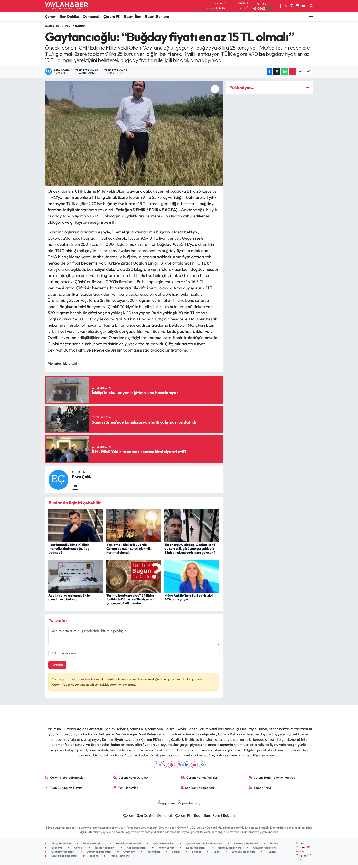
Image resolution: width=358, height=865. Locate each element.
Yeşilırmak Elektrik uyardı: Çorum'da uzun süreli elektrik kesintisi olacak (128, 548)
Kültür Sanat (166, 847)
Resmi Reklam (157, 16)
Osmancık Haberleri (98, 851)
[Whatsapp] (202, 764)
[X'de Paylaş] (276, 71)
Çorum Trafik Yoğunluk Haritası (274, 777)
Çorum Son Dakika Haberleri (204, 843)
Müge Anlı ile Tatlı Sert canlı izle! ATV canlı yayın (188, 597)
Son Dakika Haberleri (199, 788)
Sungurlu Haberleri (243, 851)
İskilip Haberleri (104, 847)
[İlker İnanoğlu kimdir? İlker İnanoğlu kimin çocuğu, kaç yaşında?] (75, 525)
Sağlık (176, 851)
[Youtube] (194, 764)
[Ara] (311, 6)
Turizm (271, 851)
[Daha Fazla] (292, 71)
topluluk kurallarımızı (88, 679)
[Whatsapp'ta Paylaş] (284, 71)
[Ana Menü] (311, 16)
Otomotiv (129, 851)
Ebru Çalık (82, 476)
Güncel (78, 847)
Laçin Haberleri (195, 847)
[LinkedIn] (186, 764)
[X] (163, 764)
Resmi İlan (132, 16)
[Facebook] (156, 764)
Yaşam (93, 855)
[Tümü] (308, 87)
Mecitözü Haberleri (229, 847)
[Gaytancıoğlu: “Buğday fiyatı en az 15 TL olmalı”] (134, 133)
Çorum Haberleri (163, 843)
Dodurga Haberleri (245, 843)
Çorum (51, 16)
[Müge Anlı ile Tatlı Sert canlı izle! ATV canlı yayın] (191, 576)
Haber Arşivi (262, 788)
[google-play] (189, 802)
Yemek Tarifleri (119, 855)
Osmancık (91, 16)
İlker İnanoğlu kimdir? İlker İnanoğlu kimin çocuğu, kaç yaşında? (68, 548)
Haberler (52, 26)
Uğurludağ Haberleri (64, 855)
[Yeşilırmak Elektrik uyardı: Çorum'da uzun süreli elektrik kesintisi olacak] (133, 525)
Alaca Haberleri (61, 843)
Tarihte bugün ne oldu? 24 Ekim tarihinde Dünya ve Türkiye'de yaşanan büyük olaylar (130, 599)
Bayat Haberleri (93, 843)
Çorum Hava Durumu (133, 777)
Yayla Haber (75, 26)
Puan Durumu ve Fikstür (66, 788)
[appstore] (166, 802)
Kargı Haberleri (136, 847)
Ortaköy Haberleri (62, 851)
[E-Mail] (75, 486)
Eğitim (274, 843)
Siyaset (196, 851)
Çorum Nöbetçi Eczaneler (67, 777)
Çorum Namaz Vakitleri (202, 777)
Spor (216, 851)
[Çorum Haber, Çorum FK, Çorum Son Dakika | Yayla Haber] (66, 6)
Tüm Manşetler (128, 788)
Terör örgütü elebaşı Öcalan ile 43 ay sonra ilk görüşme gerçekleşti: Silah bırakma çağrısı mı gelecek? (190, 548)
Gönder (57, 665)
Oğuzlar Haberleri (264, 847)
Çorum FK (111, 16)
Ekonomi (56, 847)
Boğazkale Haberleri (128, 843)
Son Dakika (69, 16)
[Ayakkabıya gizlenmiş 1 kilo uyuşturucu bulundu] (75, 576)
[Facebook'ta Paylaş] (269, 71)
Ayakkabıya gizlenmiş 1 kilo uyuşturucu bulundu (69, 597)
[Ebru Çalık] (58, 479)
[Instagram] (179, 764)
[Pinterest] (171, 764)
